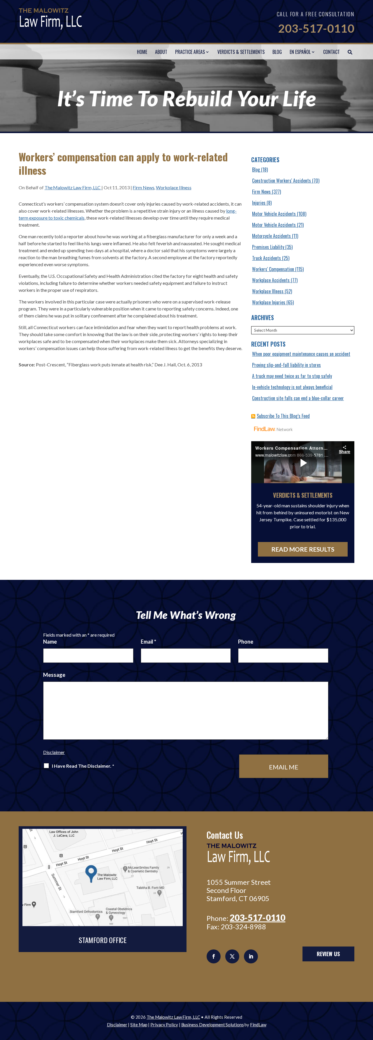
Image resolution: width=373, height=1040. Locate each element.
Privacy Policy (164, 1024)
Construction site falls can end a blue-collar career (298, 398)
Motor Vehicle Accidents (274, 213)
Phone (245, 641)
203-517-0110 (316, 28)
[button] (367, 998)
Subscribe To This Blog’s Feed (283, 415)
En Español (300, 51)
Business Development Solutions (212, 1024)
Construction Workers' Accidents (281, 180)
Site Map (138, 1024)
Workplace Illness (173, 187)
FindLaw (258, 1024)
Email (148, 641)
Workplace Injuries (268, 302)
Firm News (143, 187)
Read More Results (303, 549)
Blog (277, 51)
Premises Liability (268, 246)
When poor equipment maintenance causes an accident (301, 353)
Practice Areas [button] (190, 51)
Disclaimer (54, 752)
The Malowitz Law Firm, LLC (73, 187)
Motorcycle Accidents (271, 235)
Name (50, 641)
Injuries (258, 202)
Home (142, 51)
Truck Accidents (266, 258)
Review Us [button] (328, 954)
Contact (331, 51)
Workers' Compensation (273, 269)
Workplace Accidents (271, 280)
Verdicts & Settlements (241, 51)
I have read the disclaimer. (83, 766)
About (161, 51)
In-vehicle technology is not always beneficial (292, 387)
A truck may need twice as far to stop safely (292, 375)
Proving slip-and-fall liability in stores (286, 364)
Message (54, 675)
